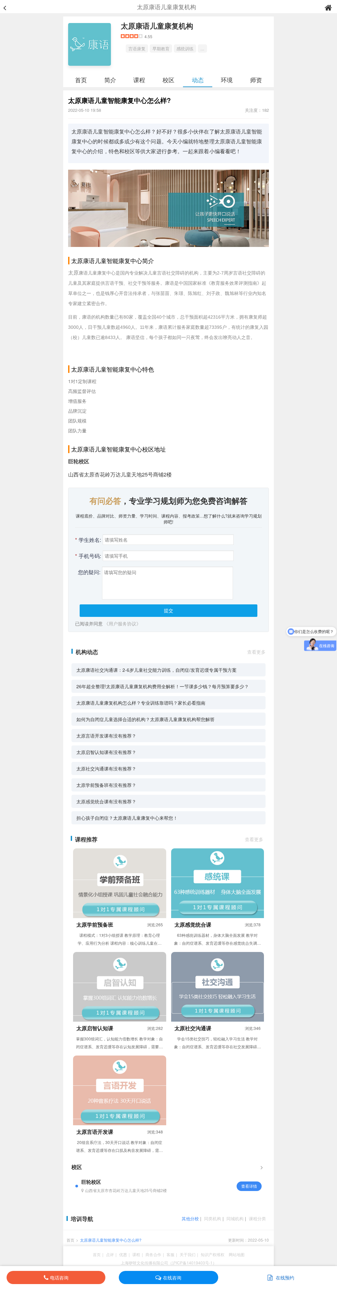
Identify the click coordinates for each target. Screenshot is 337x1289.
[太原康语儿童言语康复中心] (168, 207)
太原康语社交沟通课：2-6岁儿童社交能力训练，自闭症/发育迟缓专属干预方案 (156, 670)
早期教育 (160, 48)
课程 (139, 79)
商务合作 (153, 1254)
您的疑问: (89, 572)
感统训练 (185, 48)
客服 (170, 1254)
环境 (227, 79)
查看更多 (256, 651)
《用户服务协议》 (122, 623)
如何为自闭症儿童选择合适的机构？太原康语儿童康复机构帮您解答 (145, 719)
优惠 (123, 1254)
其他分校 (190, 1218)
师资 (256, 79)
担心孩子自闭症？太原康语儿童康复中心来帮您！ (127, 818)
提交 (168, 610)
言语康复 (136, 48)
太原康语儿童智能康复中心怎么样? (111, 1240)
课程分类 (257, 1218)
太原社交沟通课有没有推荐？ (106, 768)
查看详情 (249, 1186)
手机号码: (88, 556)
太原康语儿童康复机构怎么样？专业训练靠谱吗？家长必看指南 (140, 702)
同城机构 (235, 1218)
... (202, 48)
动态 (198, 79)
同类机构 (212, 1218)
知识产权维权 (212, 1254)
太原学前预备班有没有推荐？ (106, 785)
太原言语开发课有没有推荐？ (106, 735)
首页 (81, 79)
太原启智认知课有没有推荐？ (106, 752)
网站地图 (237, 1254)
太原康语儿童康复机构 (157, 25)
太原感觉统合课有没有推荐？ (106, 801)
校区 (168, 79)
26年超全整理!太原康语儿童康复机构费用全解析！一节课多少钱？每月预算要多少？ (162, 686)
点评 (110, 1254)
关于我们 (187, 1254)
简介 (110, 79)
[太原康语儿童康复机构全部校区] (262, 1167)
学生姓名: (88, 540)
